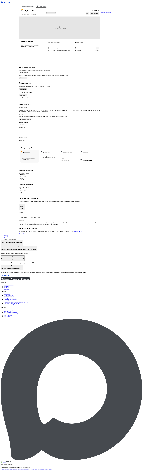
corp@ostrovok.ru (77, 231)
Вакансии (6, 287)
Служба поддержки (8, 295)
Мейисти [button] (24, 97)
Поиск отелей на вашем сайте (11, 314)
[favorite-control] (87, 13)
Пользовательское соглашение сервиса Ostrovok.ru (16, 302)
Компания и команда (9, 285)
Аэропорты (22, 95)
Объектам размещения (9, 309)
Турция (6, 236)
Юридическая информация (10, 299)
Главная (6, 235)
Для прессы (6, 289)
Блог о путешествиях (9, 296)
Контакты (6, 286)
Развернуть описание (26, 119)
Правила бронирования (10, 300)
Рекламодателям (8, 315)
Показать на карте (51, 13)
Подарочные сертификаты (10, 304)
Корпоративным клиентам (10, 312)
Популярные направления (10, 298)
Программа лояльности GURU (11, 303)
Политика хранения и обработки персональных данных (15, 469)
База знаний (7, 294)
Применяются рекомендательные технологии (40, 469)
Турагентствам (7, 311)
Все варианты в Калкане (28, 6)
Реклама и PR (7, 316)
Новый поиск (42, 6)
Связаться (108, 12)
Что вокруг (22, 89)
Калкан (6, 237)
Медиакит (103, 12)
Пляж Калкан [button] (25, 92)
